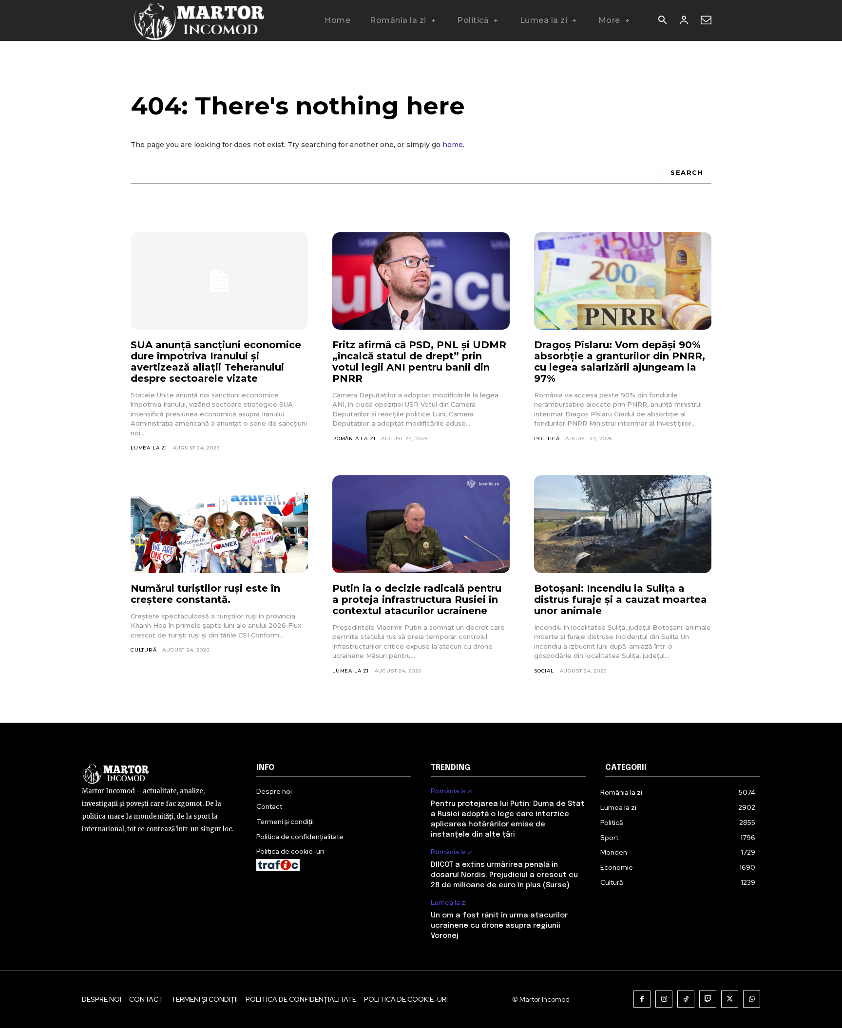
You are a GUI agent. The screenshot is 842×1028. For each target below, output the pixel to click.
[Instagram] (663, 999)
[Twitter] (729, 999)
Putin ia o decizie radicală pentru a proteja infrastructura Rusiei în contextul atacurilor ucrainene (416, 599)
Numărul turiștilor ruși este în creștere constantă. (205, 593)
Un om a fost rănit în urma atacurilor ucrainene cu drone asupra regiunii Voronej (499, 926)
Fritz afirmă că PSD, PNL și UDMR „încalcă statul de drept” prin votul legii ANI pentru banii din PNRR (419, 361)
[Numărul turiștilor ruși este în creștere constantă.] (219, 524)
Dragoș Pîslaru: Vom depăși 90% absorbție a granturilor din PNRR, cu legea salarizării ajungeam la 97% (619, 361)
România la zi (353, 438)
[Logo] (199, 20)
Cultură (144, 650)
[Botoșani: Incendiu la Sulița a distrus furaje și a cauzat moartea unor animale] (622, 524)
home (452, 144)
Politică (546, 438)
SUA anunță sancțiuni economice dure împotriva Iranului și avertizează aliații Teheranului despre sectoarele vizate (216, 361)
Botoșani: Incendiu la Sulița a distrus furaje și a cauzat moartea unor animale (620, 599)
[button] (662, 21)
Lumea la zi (149, 448)
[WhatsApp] (751, 999)
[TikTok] (685, 999)
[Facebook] (642, 999)
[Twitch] (707, 999)
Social (544, 671)
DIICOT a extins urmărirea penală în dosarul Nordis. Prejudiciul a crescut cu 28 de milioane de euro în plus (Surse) (504, 875)
